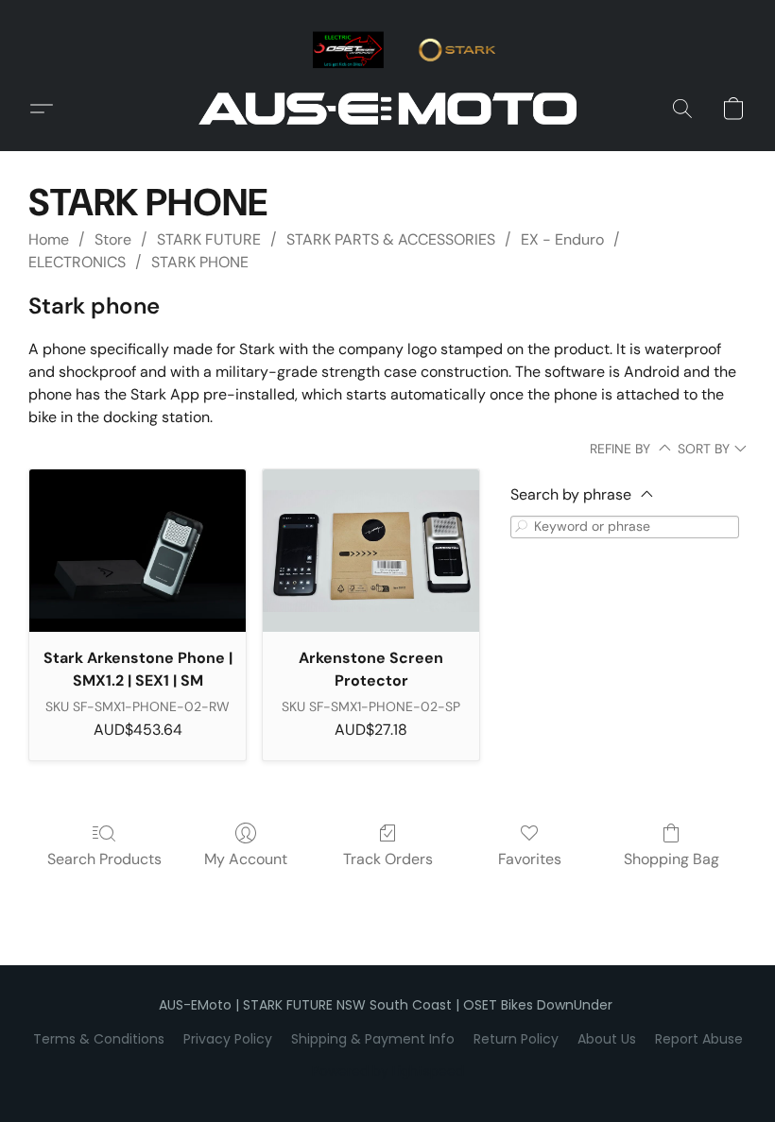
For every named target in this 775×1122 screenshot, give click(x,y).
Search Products (104, 859)
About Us (606, 1038)
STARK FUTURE (209, 239)
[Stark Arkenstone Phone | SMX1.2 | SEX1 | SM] (137, 550)
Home (48, 239)
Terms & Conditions (98, 1038)
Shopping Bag (671, 859)
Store (113, 239)
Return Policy (516, 1038)
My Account (245, 859)
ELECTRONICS (77, 262)
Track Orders (388, 859)
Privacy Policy (227, 1038)
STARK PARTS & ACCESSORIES (390, 239)
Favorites (529, 859)
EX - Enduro (562, 239)
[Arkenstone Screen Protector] (371, 550)
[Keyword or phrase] (521, 526)
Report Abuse (699, 1038)
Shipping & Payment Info (373, 1038)
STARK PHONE (200, 262)
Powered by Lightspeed (388, 1071)
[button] (387, 109)
